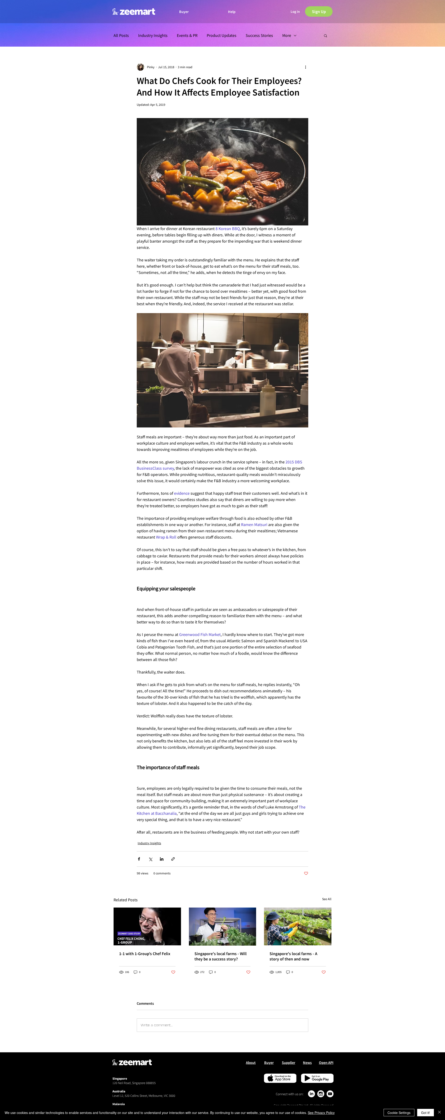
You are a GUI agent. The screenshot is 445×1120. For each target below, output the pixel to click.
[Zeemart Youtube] (330, 1093)
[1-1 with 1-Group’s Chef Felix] (147, 926)
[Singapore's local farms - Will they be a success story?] (222, 927)
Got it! (425, 1112)
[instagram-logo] (320, 1093)
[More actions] (305, 67)
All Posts (121, 35)
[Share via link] (173, 859)
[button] (295, 11)
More (286, 35)
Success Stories (259, 35)
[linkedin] (311, 1093)
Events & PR (187, 35)
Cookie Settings (399, 1112)
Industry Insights (153, 35)
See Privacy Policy (321, 1112)
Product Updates (221, 35)
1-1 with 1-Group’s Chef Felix (144, 953)
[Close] (439, 1112)
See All (326, 899)
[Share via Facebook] (139, 859)
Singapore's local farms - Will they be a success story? (220, 956)
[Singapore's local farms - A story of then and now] (297, 926)
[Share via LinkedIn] (161, 859)
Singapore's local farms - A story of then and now (293, 956)
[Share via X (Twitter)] (150, 859)
